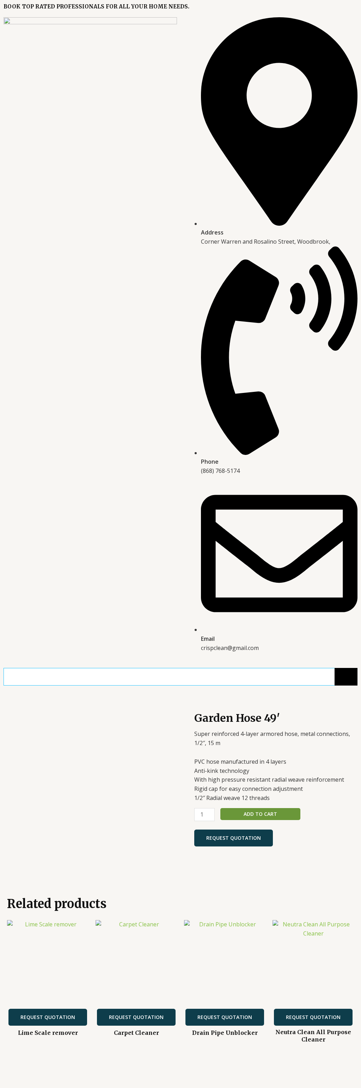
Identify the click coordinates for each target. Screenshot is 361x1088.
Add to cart (260, 814)
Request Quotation (233, 837)
